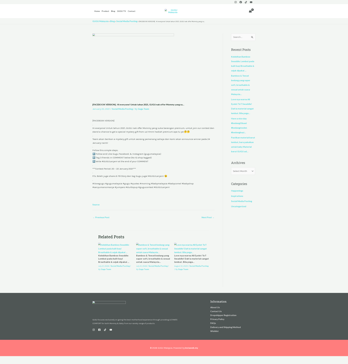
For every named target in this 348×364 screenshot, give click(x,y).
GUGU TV (121, 11)
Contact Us (216, 311)
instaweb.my (191, 347)
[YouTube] (251, 2)
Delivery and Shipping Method (225, 327)
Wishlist (214, 331)
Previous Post (101, 217)
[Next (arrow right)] (8, 362)
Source (96, 204)
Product (105, 11)
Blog (113, 11)
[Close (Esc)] (20, 358)
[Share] (14, 358)
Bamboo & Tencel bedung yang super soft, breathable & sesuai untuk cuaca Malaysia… (153, 258)
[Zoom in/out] (2, 358)
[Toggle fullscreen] (8, 358)
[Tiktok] (246, 2)
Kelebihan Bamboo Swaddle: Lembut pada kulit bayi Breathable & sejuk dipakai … (113, 258)
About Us (215, 307)
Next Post (208, 217)
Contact (131, 11)
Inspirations (237, 196)
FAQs (213, 323)
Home (97, 11)
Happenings (237, 190)
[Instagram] (235, 2)
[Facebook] (241, 2)
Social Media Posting (122, 109)
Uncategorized (238, 206)
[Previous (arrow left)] (2, 362)
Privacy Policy (217, 319)
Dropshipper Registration (223, 315)
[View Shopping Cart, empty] (250, 11)
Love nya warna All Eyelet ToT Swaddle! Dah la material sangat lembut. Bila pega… (191, 258)
